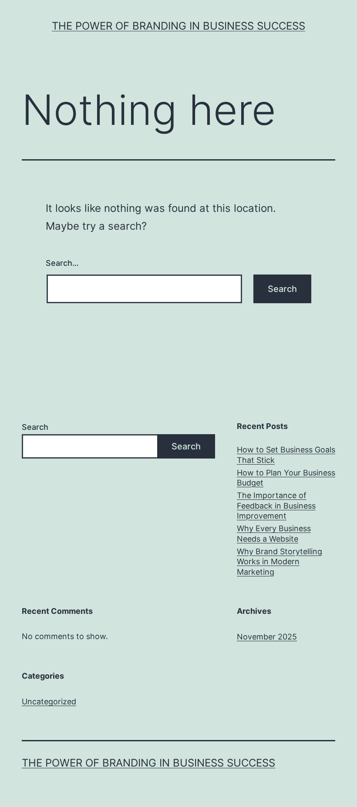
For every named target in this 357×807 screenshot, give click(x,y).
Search (35, 427)
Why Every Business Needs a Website (274, 533)
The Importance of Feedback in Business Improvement (276, 505)
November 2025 (267, 636)
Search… (62, 263)
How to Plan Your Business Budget (286, 477)
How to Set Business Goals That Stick (286, 454)
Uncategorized (49, 701)
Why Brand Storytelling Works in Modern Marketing (279, 561)
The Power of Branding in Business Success (178, 26)
